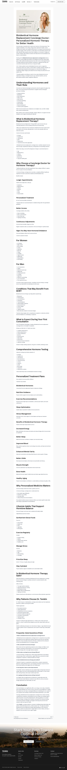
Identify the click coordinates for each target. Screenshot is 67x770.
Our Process (17, 1)
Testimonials (36, 1)
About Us (11, 1)
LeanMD (23, 1)
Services (29, 1)
